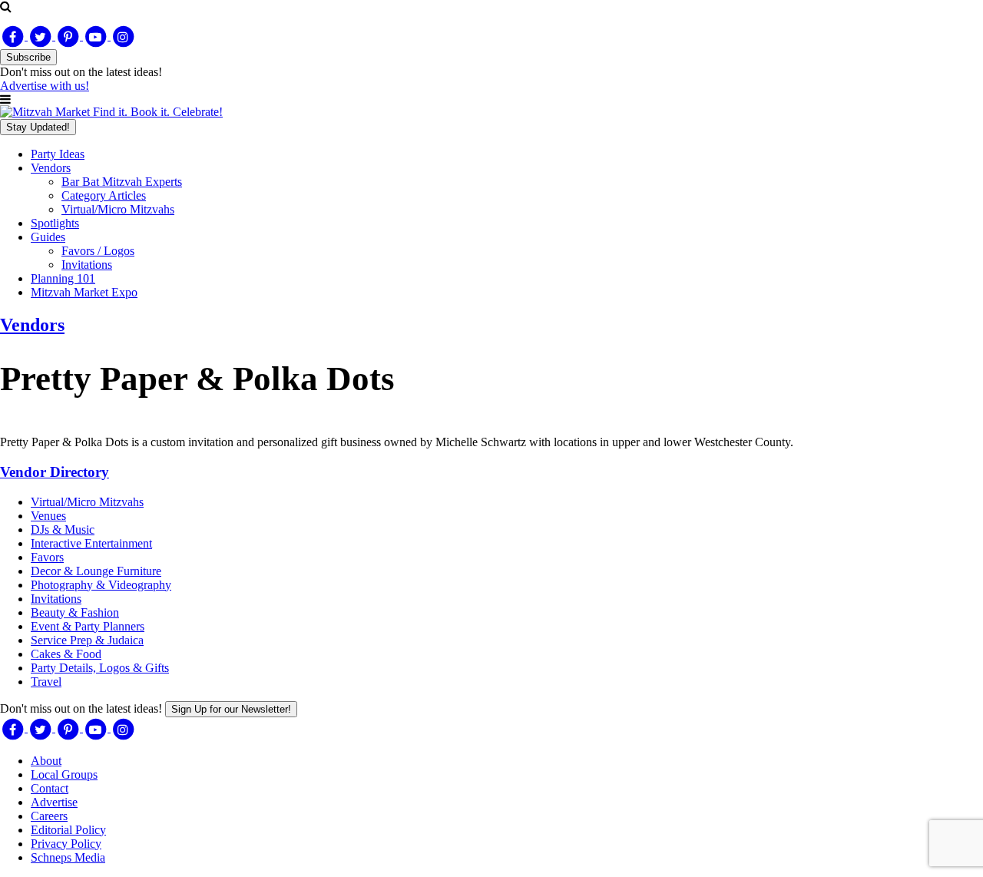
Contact (49, 788)
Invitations (86, 264)
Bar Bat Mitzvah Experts (121, 181)
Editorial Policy (68, 829)
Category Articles (103, 195)
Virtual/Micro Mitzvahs (117, 209)
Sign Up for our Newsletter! (231, 709)
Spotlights (55, 223)
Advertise (54, 802)
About (46, 760)
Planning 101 (63, 278)
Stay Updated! (38, 127)
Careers (49, 815)
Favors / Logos (97, 250)
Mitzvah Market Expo (84, 292)
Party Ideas (57, 154)
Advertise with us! (44, 85)
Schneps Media (68, 857)
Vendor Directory (54, 472)
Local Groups (64, 774)
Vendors (51, 167)
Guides (48, 236)
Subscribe (28, 57)
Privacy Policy (66, 843)
